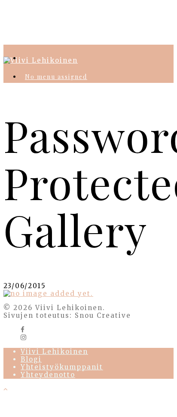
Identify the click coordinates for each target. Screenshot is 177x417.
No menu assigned (56, 77)
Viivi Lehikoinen (54, 351)
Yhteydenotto (48, 375)
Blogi (31, 359)
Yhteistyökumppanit (62, 367)
